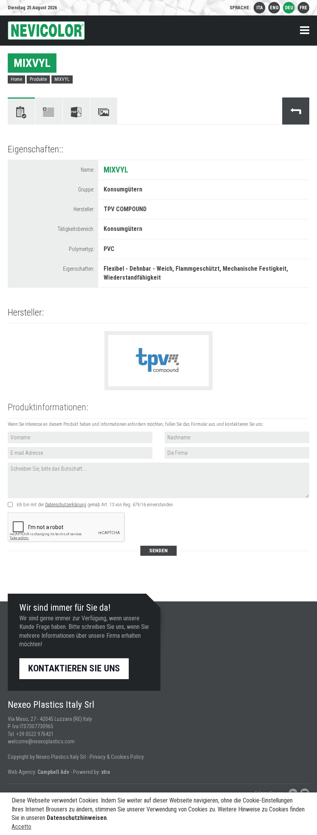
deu (289, 7)
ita (259, 7)
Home (16, 79)
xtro (105, 772)
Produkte (38, 79)
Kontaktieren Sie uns (74, 668)
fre (303, 7)
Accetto (21, 826)
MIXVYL (62, 79)
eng (274, 7)
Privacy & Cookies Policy (117, 757)
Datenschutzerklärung (65, 504)
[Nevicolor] (46, 30)
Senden (158, 550)
